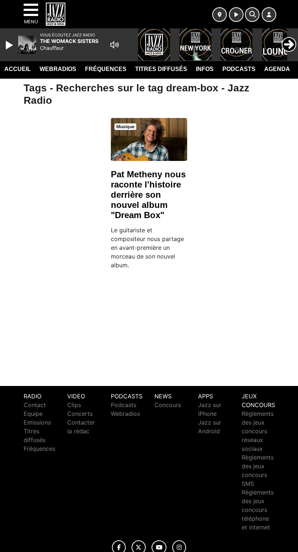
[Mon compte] (269, 14)
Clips (74, 405)
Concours (167, 405)
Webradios (58, 69)
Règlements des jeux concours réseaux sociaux (258, 431)
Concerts (80, 413)
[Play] (10, 45)
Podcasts (238, 69)
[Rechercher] (252, 14)
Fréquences (105, 69)
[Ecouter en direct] (236, 14)
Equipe (33, 413)
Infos (205, 69)
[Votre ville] (219, 14)
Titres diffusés (161, 69)
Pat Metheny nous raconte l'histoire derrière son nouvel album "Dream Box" (148, 194)
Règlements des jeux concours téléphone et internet (258, 510)
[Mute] (114, 44)
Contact (35, 405)
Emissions (37, 422)
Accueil (17, 69)
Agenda (277, 69)
